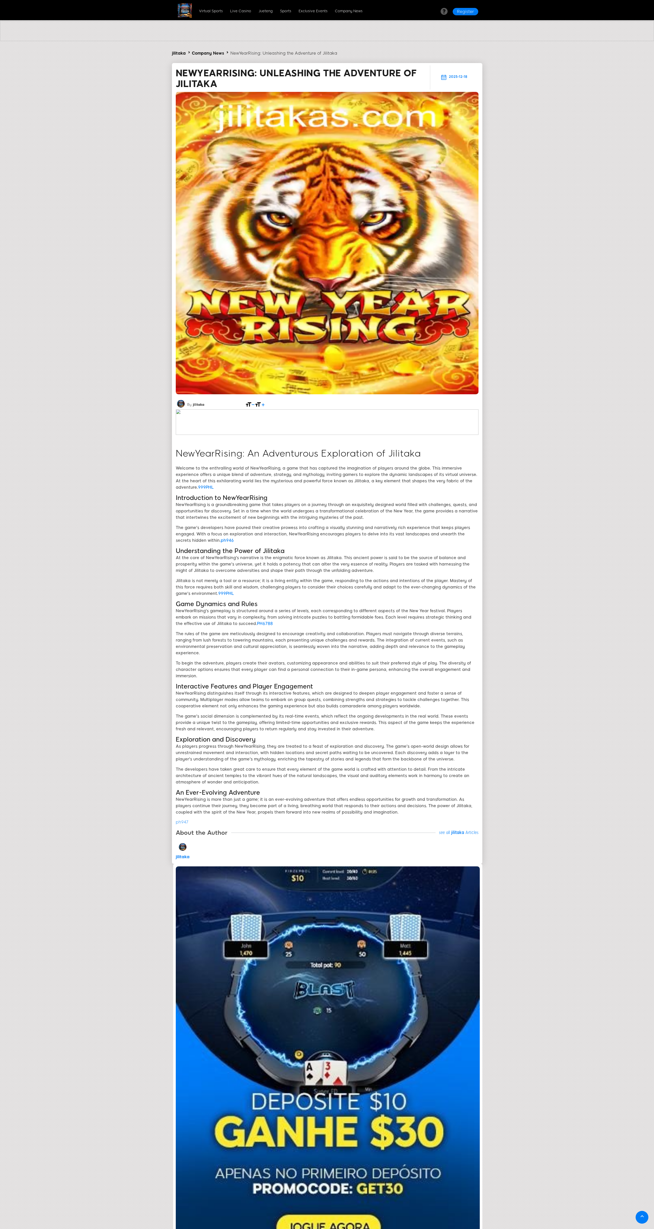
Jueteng (266, 11)
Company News (349, 11)
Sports (285, 11)
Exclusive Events (313, 11)
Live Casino (240, 11)
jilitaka (179, 53)
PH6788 (265, 623)
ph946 (227, 540)
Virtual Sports (211, 11)
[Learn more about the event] (327, 39)
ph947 (182, 822)
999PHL (206, 487)
